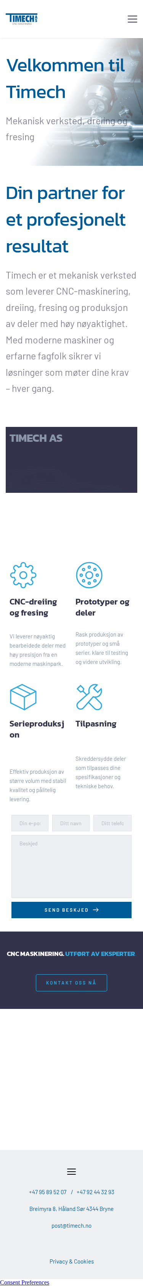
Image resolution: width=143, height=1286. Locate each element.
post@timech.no (71, 1225)
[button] (132, 19)
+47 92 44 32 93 (95, 1191)
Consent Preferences (24, 1282)
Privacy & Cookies (72, 1261)
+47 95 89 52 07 (47, 1191)
